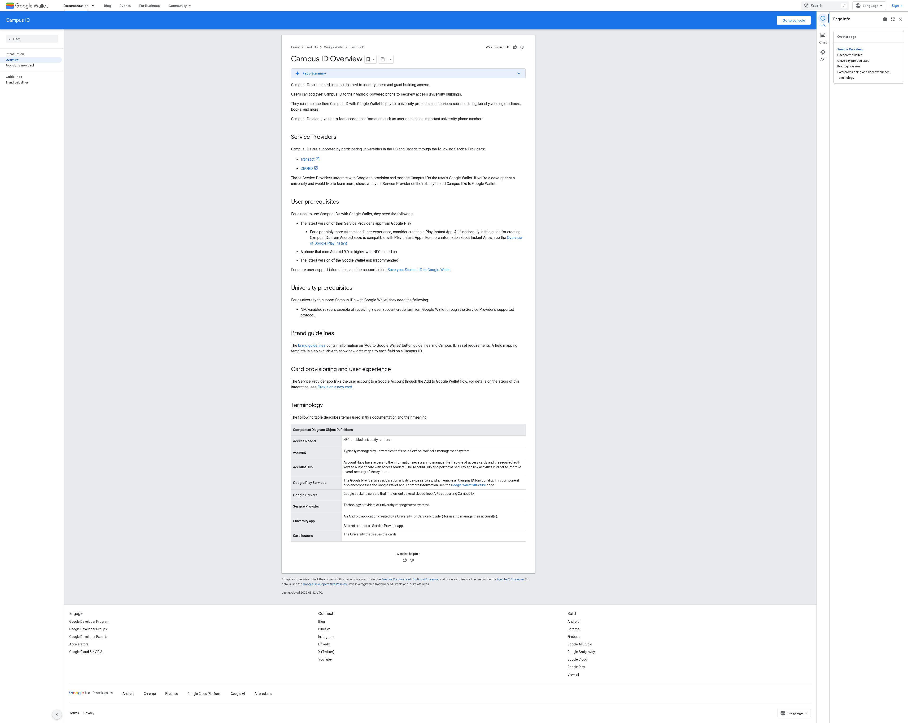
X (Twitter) (326, 652)
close (900, 19)
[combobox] (825, 5)
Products (312, 47)
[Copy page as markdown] (383, 59)
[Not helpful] (522, 47)
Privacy (88, 713)
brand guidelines (312, 345)
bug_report (885, 19)
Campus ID (18, 20)
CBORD (307, 168)
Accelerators (78, 644)
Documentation (76, 6)
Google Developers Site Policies (325, 584)
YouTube (325, 659)
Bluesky (324, 629)
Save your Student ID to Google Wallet (419, 269)
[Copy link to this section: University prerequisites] (357, 288)
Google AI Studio (580, 644)
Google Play (576, 667)
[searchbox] (32, 39)
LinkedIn (324, 644)
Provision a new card (335, 387)
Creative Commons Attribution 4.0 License (409, 579)
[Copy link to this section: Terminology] (327, 405)
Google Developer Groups (88, 629)
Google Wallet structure (468, 485)
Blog (107, 6)
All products (263, 694)
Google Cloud (577, 659)
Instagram (326, 637)
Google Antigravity (581, 652)
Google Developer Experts (88, 637)
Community (177, 6)
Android (573, 621)
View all (573, 674)
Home (295, 47)
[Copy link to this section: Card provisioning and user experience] (395, 369)
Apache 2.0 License (510, 579)
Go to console (793, 20)
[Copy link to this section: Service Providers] (341, 137)
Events (125, 6)
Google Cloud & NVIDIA (86, 652)
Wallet (41, 6)
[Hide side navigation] (57, 714)
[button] (408, 73)
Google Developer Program (89, 621)
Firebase (574, 637)
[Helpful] (515, 47)
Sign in (897, 6)
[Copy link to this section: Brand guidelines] (339, 334)
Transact (307, 159)
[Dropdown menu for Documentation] (94, 5)
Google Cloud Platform (204, 694)
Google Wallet (333, 47)
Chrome (574, 629)
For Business (149, 6)
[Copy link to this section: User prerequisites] (344, 202)
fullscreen (893, 19)
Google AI (238, 694)
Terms (74, 713)
